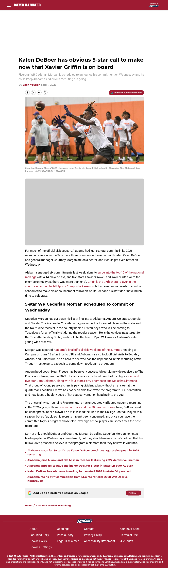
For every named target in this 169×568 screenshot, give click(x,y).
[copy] (45, 92)
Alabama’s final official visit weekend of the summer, (88, 349)
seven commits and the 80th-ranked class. (88, 407)
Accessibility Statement (99, 541)
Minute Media (21, 556)
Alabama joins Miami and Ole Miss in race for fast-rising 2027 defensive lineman (83, 460)
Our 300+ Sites (129, 529)
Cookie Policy (38, 541)
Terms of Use (129, 535)
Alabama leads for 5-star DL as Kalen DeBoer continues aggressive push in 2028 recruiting (83, 452)
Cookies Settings (41, 547)
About (33, 529)
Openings (63, 529)
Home (28, 505)
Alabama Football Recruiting (53, 505)
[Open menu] (9, 5)
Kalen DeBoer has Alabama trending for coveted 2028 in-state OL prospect (79, 471)
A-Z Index (126, 541)
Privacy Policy (93, 535)
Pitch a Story (65, 535)
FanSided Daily (39, 535)
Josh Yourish (31, 84)
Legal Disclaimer (68, 541)
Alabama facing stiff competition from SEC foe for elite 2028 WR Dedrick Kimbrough (77, 478)
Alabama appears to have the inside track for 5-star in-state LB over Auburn (80, 465)
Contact (89, 529)
